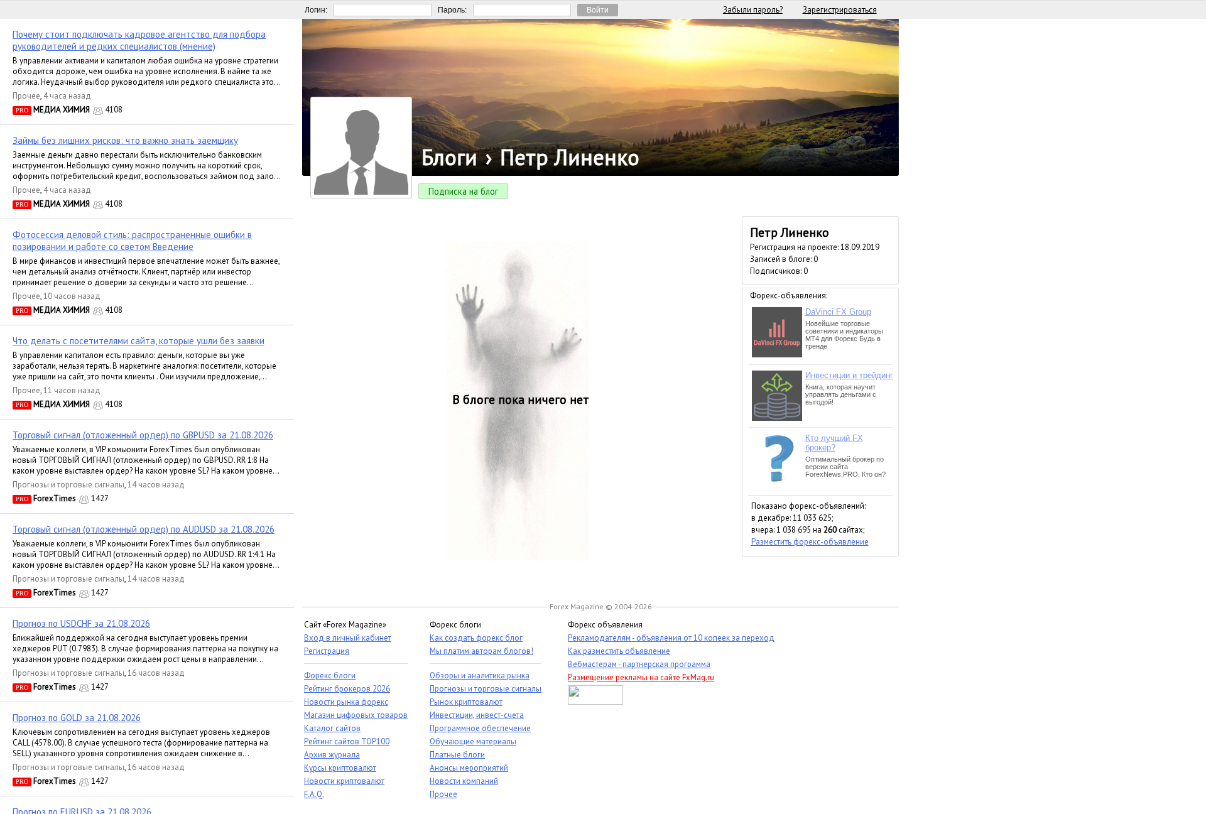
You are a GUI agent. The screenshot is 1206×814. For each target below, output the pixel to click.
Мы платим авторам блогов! (481, 651)
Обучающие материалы (473, 741)
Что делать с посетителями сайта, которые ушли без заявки (138, 341)
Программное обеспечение (480, 728)
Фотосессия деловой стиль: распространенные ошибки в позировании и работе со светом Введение (132, 240)
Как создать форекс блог (476, 637)
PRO (22, 110)
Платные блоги (457, 754)
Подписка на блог (463, 191)
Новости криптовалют (344, 781)
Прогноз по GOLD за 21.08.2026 (77, 718)
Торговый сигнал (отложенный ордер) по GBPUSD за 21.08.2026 (143, 435)
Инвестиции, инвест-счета (477, 715)
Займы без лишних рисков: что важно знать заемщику (125, 140)
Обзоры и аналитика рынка (480, 675)
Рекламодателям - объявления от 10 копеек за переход (671, 637)
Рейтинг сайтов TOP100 (346, 741)
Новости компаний (464, 781)
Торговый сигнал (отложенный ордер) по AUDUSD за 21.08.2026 (143, 529)
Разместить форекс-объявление (810, 541)
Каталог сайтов (332, 728)
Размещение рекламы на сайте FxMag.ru (641, 677)
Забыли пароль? (753, 9)
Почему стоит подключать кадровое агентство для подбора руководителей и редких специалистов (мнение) (139, 40)
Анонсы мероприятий (469, 767)
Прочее (26, 95)
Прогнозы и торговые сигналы (68, 484)
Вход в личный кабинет (347, 637)
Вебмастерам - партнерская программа (639, 664)
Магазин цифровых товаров (356, 715)
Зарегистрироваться (840, 9)
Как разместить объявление (619, 651)
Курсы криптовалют (340, 767)
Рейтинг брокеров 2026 (347, 688)
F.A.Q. (314, 794)
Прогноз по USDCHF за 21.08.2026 (81, 623)
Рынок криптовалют (466, 702)
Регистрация (326, 651)
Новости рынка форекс (346, 702)
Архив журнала (332, 754)
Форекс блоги (330, 675)
